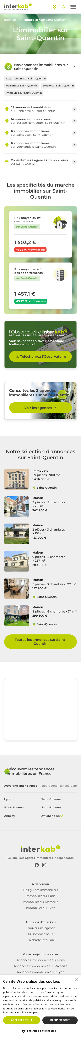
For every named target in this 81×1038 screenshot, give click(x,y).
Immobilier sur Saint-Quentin (45, 19)
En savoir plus (29, 1012)
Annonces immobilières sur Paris (41, 960)
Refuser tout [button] (60, 1020)
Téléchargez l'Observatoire (43, 356)
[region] (40, 709)
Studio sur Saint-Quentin (58, 85)
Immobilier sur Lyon (40, 908)
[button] (40, 1031)
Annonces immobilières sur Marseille (40, 966)
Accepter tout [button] (21, 1020)
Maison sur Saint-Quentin (22, 85)
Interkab (10, 19)
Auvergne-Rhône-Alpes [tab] (20, 785)
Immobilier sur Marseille (40, 902)
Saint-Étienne (51, 799)
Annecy (9, 815)
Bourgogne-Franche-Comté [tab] (61, 785)
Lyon (7, 799)
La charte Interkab (40, 940)
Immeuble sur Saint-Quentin (24, 92)
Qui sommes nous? (40, 934)
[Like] (24, 473)
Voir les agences (38, 408)
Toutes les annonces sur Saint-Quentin (40, 642)
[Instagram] (44, 864)
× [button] (76, 979)
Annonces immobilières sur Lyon (40, 972)
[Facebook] (37, 864)
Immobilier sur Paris (40, 896)
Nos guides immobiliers (40, 890)
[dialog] (40, 1006)
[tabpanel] (40, 808)
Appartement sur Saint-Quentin (26, 78)
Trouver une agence (40, 928)
